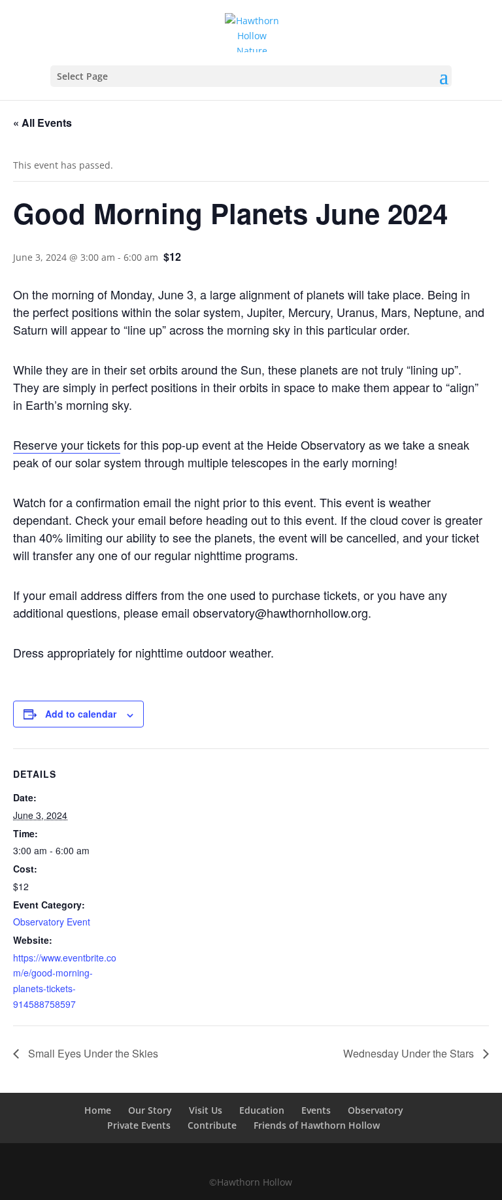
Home (97, 1110)
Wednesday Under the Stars (410, 1053)
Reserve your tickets (66, 444)
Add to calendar (80, 713)
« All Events (42, 122)
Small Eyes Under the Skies (91, 1053)
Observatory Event (51, 921)
